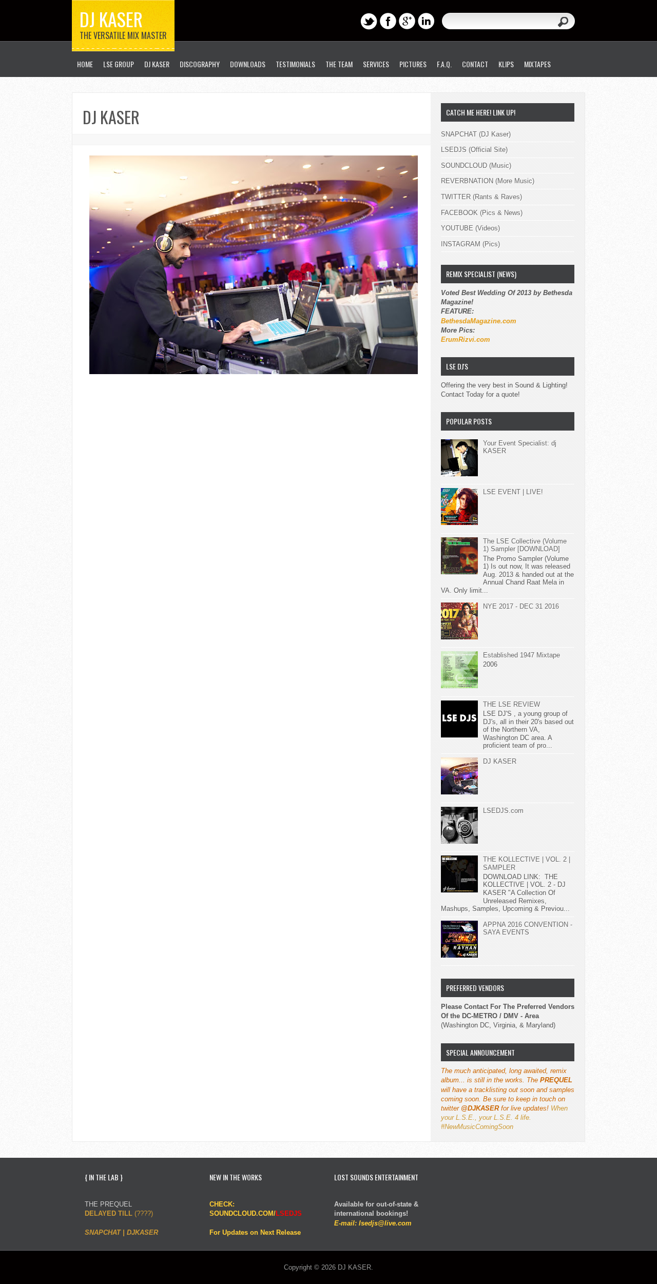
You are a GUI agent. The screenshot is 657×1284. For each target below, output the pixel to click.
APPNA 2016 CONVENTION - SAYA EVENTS (527, 929)
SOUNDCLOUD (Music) (476, 165)
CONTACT (475, 64)
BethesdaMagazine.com (478, 321)
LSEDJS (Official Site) (474, 149)
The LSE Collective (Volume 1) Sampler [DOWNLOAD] (525, 545)
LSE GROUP (118, 64)
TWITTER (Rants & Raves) (481, 197)
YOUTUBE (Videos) (470, 228)
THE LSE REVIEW (511, 704)
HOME (85, 64)
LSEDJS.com (503, 810)
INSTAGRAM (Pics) (470, 244)
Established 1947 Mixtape (521, 655)
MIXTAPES (537, 64)
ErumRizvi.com (465, 339)
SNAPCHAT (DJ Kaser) (476, 134)
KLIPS (506, 64)
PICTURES (413, 64)
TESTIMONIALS (295, 64)
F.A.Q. (444, 64)
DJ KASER (111, 18)
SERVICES (376, 64)
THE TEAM (339, 64)
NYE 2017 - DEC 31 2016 (521, 606)
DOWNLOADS (247, 64)
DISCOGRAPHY (200, 64)
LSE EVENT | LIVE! (513, 492)
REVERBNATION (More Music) (487, 181)
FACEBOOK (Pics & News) (482, 213)
